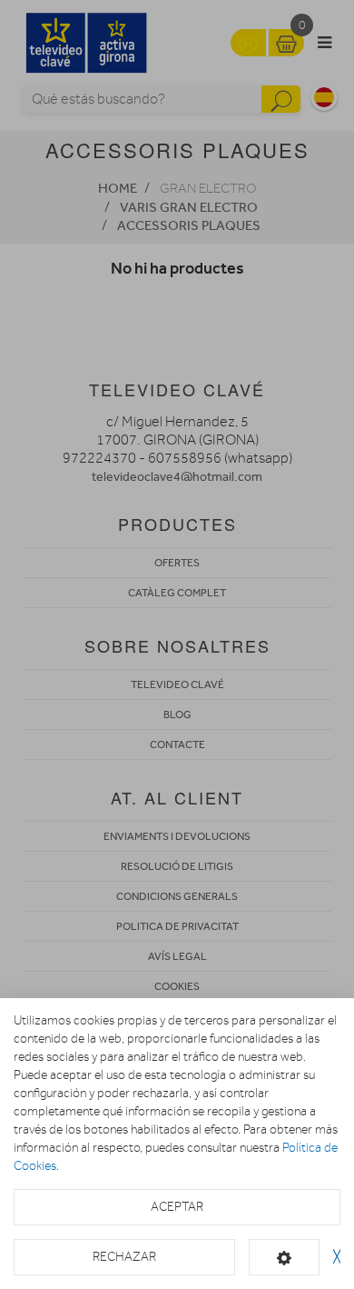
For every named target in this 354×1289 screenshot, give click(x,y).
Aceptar (177, 1206)
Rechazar (124, 1256)
